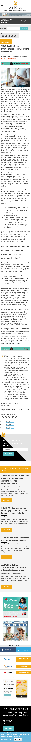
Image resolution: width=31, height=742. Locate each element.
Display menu (2, 6)
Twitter (6, 36)
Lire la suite (6, 500)
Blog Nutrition (10, 422)
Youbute (15, 36)
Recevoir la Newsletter (15, 646)
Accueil (3, 19)
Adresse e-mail (7, 447)
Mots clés (3, 28)
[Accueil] (15, 3)
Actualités (9, 19)
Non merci (18, 739)
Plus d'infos (16, 736)
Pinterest (9, 36)
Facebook (3, 36)
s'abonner (8, 728)
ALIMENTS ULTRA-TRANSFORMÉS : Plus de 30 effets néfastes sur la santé (14, 567)
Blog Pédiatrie (10, 425)
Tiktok (12, 36)
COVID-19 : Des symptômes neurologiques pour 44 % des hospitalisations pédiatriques (14, 510)
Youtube (16, 416)
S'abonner (8, 454)
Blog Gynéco (10, 428)
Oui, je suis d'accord (7, 739)
